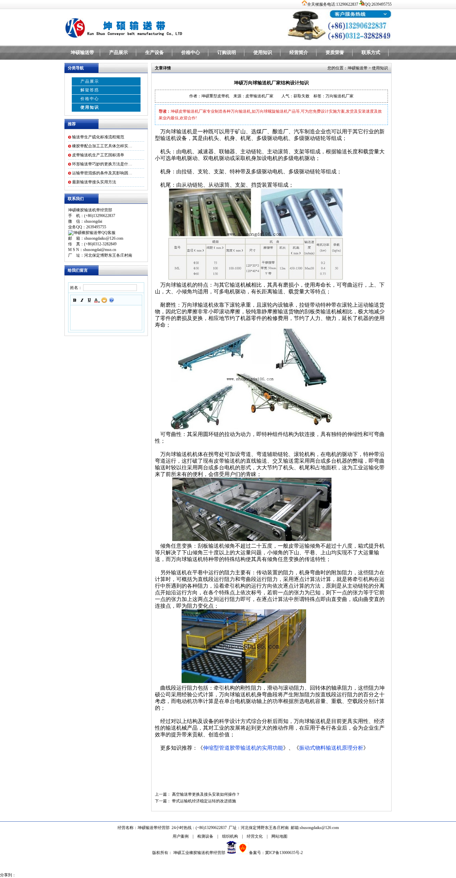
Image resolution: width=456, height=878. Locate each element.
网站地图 (279, 836)
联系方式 (371, 52)
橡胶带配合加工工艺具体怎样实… (102, 146)
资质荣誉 (334, 52)
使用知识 (262, 52)
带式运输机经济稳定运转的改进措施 (204, 801)
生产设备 (154, 52)
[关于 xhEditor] (111, 300)
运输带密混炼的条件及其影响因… (102, 173)
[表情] (104, 300)
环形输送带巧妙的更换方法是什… (102, 164)
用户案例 (181, 836)
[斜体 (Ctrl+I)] (82, 300)
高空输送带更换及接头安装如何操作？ (206, 794)
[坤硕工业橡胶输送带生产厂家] (147, 26)
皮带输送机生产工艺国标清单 (98, 155)
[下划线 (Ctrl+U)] (89, 300)
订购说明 (226, 52)
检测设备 (205, 836)
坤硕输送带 (82, 52)
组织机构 (230, 836)
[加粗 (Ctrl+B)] (74, 300)
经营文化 (255, 836)
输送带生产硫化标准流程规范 (98, 137)
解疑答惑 (89, 90)
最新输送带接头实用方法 (94, 182)
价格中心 (190, 52)
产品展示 (118, 52)
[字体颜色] (96, 300)
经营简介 (298, 52)
